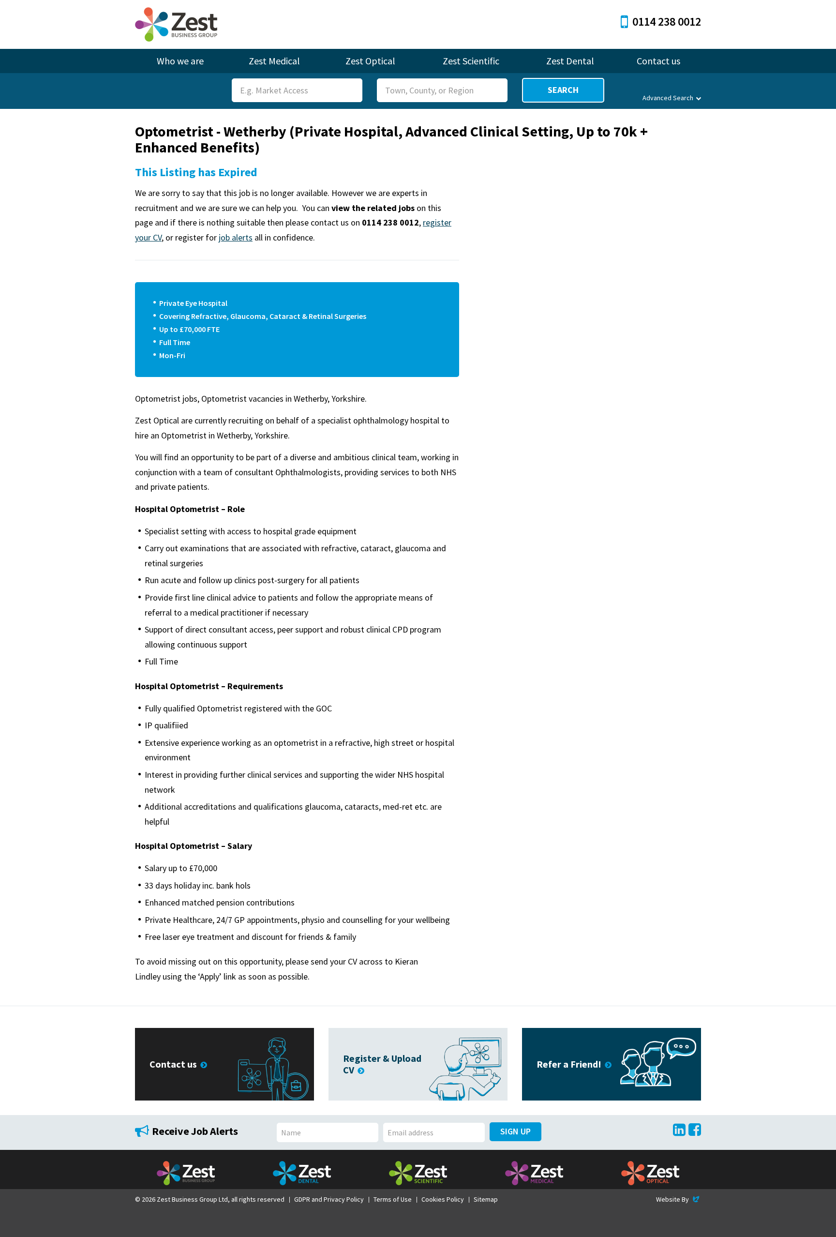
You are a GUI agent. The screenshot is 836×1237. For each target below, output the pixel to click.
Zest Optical (370, 61)
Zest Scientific (471, 61)
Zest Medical (274, 61)
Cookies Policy (442, 1199)
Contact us (658, 61)
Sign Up (515, 1131)
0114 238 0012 (666, 21)
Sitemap (486, 1199)
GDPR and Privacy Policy (329, 1199)
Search (563, 89)
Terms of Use (392, 1199)
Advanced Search (667, 97)
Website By (678, 1199)
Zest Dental (570, 61)
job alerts (236, 237)
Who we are (180, 61)
